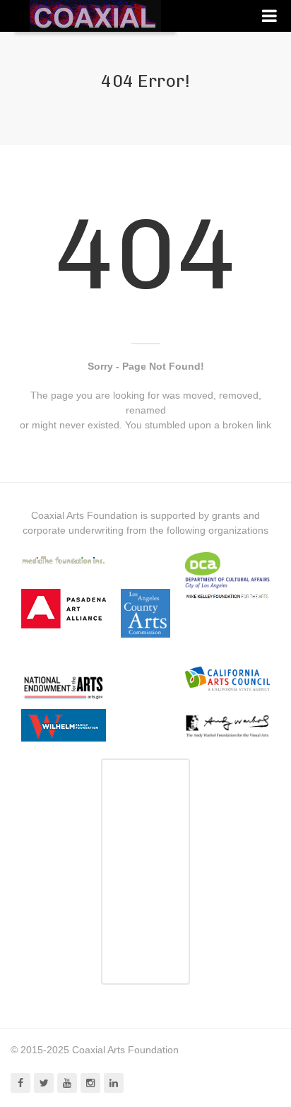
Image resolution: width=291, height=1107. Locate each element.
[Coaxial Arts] (95, 16)
